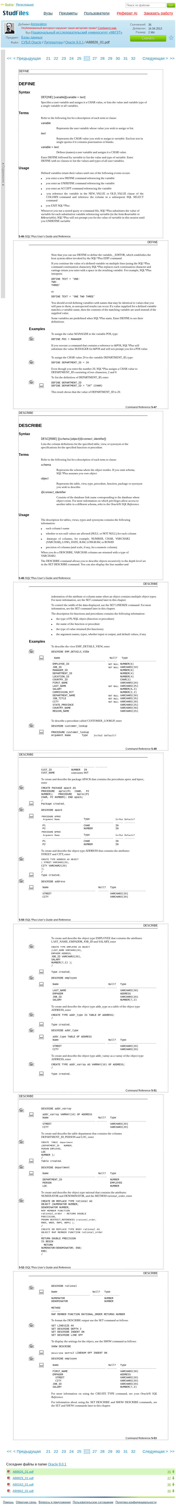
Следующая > (155, 58)
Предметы (68, 13)
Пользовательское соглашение (93, 1502)
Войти (9, 4)
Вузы (48, 13)
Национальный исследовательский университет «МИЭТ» (76, 32)
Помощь (8, 1502)
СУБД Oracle (31, 42)
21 (48, 58)
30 (118, 58)
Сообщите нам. (107, 28)
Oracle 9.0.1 (74, 42)
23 (64, 58)
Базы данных (31, 37)
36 (169, 1471)
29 (110, 58)
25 (79, 58)
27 (95, 58)
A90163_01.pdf (23, 1484)
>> (172, 58)
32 (133, 58)
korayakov (39, 24)
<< (9, 58)
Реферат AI (127, 13)
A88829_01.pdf (23, 1478)
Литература (53, 42)
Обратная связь (26, 1502)
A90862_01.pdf (23, 1491)
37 (169, 1478)
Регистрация (25, 4)
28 (102, 58)
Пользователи (96, 13)
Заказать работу (158, 13)
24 (71, 58)
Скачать (148, 38)
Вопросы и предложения (55, 1502)
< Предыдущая (27, 58)
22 (56, 58)
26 (87, 58)
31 (125, 58)
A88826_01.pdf (23, 1471)
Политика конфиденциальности (135, 1502)
